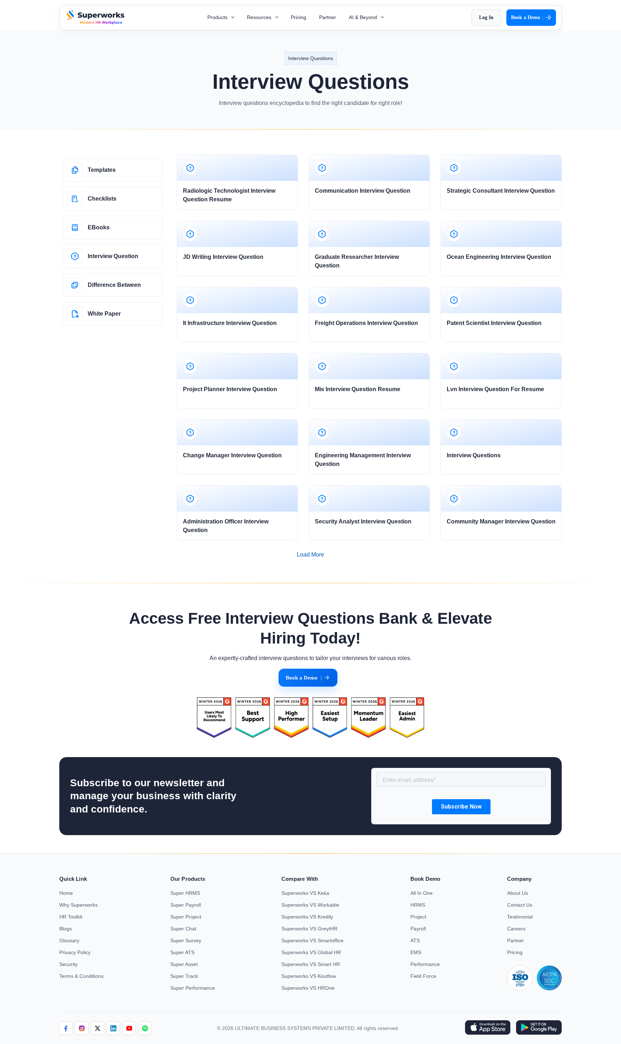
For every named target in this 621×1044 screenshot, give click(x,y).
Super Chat (183, 928)
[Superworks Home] (94, 22)
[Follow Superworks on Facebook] (65, 1028)
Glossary (69, 940)
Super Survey (185, 940)
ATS (415, 940)
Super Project (185, 917)
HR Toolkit (70, 917)
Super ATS (182, 952)
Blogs (65, 928)
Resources (260, 17)
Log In (486, 17)
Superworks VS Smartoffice (312, 940)
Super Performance (192, 988)
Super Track (184, 976)
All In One (421, 893)
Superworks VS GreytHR (309, 928)
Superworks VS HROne (308, 988)
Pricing (298, 17)
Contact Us (519, 905)
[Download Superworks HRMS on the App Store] (487, 1028)
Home (66, 893)
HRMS (417, 905)
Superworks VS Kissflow (308, 976)
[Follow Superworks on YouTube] (129, 1028)
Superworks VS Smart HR (310, 964)
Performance (425, 964)
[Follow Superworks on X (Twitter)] (97, 1028)
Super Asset (184, 964)
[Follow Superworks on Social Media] (144, 1028)
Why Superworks (78, 905)
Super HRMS (185, 893)
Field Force (423, 976)
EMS (415, 952)
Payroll (418, 928)
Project (418, 917)
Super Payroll (185, 905)
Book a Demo (527, 17)
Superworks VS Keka (305, 893)
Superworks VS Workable (310, 905)
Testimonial (520, 917)
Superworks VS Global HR (311, 952)
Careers (516, 928)
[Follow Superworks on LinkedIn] (113, 1028)
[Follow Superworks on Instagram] (81, 1028)
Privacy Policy (75, 952)
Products (218, 17)
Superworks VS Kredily (307, 917)
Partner (327, 17)
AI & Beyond (363, 17)
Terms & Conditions (81, 976)
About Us (517, 893)
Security (68, 964)
